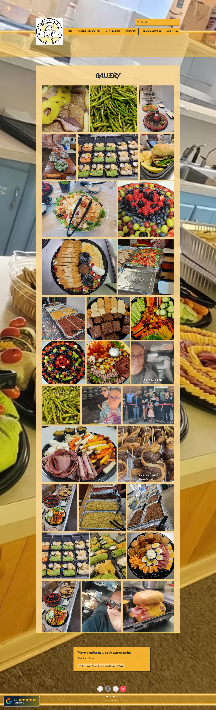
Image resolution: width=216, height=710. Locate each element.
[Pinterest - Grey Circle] (108, 689)
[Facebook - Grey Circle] (100, 689)
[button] (150, 31)
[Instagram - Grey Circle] (116, 689)
